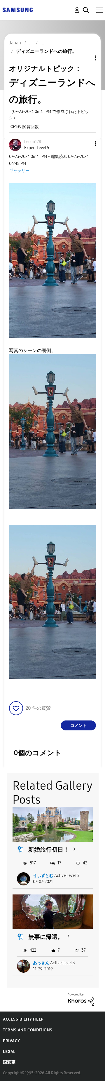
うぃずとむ (43, 875)
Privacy (11, 1040)
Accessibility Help (23, 1019)
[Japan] (17, 9)
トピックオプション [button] (85, 57)
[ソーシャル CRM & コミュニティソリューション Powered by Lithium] (81, 999)
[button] (85, 143)
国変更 (9, 1062)
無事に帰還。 (45, 936)
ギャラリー (19, 170)
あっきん (41, 962)
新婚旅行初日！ (48, 849)
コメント (78, 725)
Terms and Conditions (27, 1030)
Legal (9, 1051)
